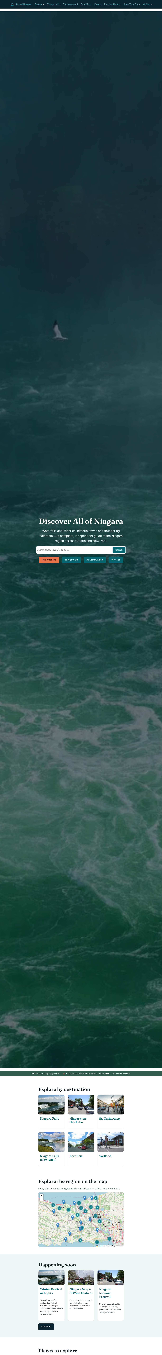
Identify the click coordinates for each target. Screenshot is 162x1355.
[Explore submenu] (43, 4)
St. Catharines (109, 1118)
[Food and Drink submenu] (121, 4)
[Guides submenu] (151, 4)
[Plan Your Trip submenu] (139, 4)
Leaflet (100, 1246)
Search (119, 550)
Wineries (115, 559)
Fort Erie (76, 1156)
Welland (105, 1156)
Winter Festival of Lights (51, 1291)
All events (46, 1326)
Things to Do (71, 559)
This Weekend (49, 559)
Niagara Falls (49, 1118)
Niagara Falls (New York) (49, 1158)
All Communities (94, 559)
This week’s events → (121, 1073)
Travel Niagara (23, 4)
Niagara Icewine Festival (105, 1293)
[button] (109, 1238)
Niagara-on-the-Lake (78, 1120)
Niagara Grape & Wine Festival (81, 1291)
